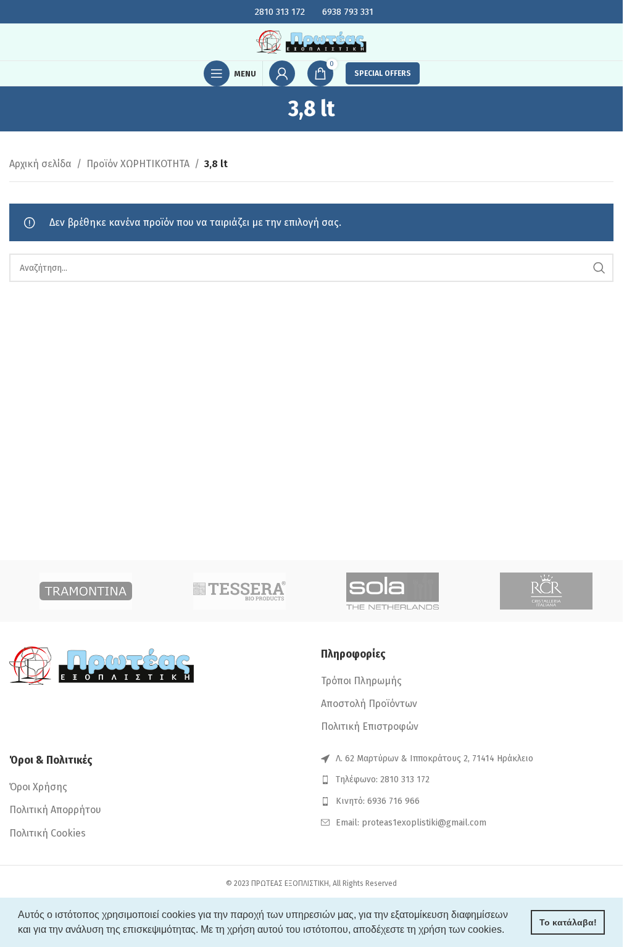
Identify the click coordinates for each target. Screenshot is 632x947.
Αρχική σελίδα (40, 164)
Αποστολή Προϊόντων (369, 703)
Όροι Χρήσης (38, 787)
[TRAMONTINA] (86, 591)
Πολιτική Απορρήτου (55, 810)
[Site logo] (311, 41)
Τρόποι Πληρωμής (361, 681)
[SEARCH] (599, 268)
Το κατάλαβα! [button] (568, 922)
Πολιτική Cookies (47, 833)
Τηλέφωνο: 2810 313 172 (383, 779)
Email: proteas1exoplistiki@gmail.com (411, 822)
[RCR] (546, 591)
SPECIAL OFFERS (382, 73)
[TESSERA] (240, 591)
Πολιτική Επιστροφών (369, 726)
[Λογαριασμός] (282, 73)
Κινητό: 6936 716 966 (378, 801)
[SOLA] (393, 591)
